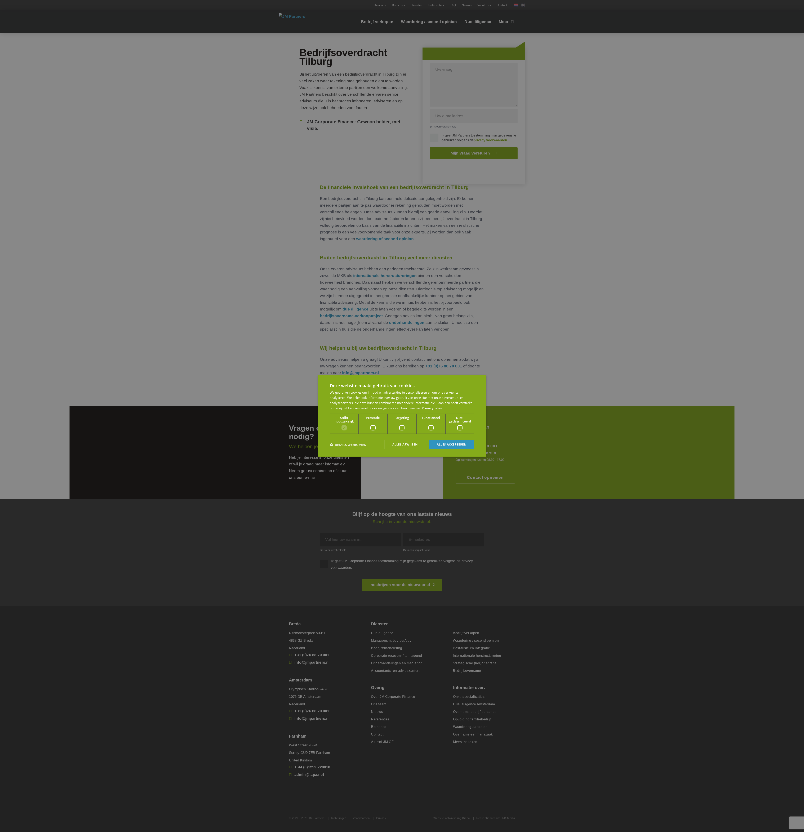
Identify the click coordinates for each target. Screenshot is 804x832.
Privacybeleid (432, 408)
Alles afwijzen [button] (405, 444)
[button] (348, 444)
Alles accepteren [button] (451, 444)
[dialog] (402, 416)
